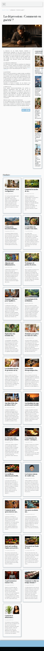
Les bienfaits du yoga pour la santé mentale (32, 404)
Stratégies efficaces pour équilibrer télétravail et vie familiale (11, 301)
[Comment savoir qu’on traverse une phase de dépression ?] (12, 504)
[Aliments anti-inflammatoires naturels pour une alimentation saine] (12, 257)
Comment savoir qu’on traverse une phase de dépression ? (11, 512)
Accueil (3, 10)
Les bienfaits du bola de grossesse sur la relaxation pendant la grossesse (12, 371)
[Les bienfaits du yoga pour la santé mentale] (32, 397)
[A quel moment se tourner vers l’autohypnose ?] (12, 575)
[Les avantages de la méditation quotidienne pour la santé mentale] (32, 293)
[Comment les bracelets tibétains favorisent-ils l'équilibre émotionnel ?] (12, 221)
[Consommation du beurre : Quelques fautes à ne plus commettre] (32, 432)
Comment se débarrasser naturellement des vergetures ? (11, 618)
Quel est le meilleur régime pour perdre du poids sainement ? (12, 548)
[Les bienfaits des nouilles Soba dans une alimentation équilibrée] (32, 221)
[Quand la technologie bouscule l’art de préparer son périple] (38, 81)
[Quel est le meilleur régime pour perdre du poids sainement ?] (12, 540)
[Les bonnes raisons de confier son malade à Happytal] (32, 468)
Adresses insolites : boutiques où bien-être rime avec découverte (38, 114)
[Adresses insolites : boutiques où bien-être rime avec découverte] (38, 103)
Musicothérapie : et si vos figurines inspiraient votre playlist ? (39, 70)
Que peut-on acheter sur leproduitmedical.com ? (32, 512)
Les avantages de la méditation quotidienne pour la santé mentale (31, 301)
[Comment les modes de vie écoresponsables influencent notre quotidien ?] (32, 183)
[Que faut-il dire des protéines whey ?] (12, 397)
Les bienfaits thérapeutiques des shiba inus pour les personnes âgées (31, 371)
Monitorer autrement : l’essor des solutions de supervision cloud (38, 137)
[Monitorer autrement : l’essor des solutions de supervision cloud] (38, 126)
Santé (7, 10)
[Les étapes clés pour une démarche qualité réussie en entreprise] (38, 149)
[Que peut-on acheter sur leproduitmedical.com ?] (32, 504)
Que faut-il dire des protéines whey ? (11, 404)
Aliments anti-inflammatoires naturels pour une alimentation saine (11, 265)
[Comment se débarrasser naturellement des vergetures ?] (12, 609)
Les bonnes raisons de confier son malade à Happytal (31, 475)
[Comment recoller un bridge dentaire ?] (32, 575)
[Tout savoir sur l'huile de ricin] (32, 540)
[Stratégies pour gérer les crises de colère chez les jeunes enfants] (32, 328)
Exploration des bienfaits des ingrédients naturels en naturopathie (11, 336)
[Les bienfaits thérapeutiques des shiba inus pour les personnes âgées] (32, 362)
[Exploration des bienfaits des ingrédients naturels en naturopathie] (12, 328)
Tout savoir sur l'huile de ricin (32, 547)
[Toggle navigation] (4, 4)
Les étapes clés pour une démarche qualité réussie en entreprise (38, 161)
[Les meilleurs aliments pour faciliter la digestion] (12, 468)
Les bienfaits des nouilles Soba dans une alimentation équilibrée (31, 229)
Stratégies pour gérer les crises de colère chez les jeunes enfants (32, 336)
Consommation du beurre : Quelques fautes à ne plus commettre (31, 440)
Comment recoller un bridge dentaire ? (32, 582)
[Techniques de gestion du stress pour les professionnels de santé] (32, 257)
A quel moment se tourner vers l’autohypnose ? (11, 582)
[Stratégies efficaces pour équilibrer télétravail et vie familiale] (12, 293)
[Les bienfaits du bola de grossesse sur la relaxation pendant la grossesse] (12, 362)
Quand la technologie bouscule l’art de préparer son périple (38, 92)
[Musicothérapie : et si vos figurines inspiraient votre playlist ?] (39, 61)
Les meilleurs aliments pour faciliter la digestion (12, 475)
